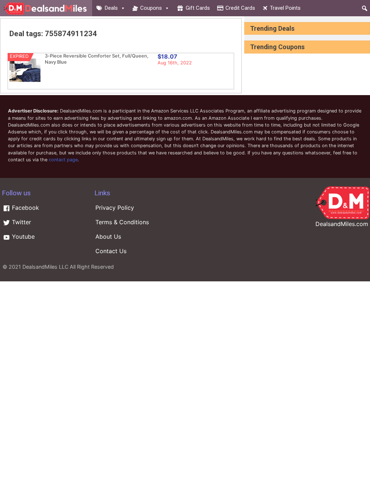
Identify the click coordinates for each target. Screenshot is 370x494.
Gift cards (198, 8)
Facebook (24, 207)
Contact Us (110, 251)
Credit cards (240, 8)
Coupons (151, 8)
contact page (63, 159)
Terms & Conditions (122, 222)
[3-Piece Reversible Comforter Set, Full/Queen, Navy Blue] (24, 84)
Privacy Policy (114, 207)
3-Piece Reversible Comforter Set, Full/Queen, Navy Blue (97, 59)
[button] (364, 8)
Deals (111, 8)
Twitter (20, 222)
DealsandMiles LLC (45, 267)
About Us (108, 236)
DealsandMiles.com (341, 223)
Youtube (22, 236)
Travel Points (285, 8)
